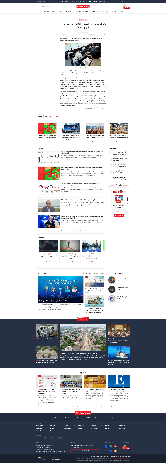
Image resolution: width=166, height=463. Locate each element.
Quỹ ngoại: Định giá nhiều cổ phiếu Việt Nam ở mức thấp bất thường (70, 256)
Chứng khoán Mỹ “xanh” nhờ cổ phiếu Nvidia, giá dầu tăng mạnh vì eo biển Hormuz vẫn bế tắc (82, 217)
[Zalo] (119, 2)
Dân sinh (121, 11)
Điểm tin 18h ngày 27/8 (122, 279)
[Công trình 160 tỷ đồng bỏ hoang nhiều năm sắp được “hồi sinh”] (47, 352)
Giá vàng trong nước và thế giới (95, 389)
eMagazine (101, 273)
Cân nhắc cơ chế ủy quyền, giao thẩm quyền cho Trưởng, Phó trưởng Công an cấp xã (118, 340)
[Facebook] (113, 2)
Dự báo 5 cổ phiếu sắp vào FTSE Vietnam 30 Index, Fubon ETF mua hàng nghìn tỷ (91, 256)
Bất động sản (105, 11)
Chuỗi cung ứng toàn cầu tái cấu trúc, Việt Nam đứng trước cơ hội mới (95, 137)
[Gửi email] (100, 35)
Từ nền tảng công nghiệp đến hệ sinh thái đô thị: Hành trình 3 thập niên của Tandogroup (94, 310)
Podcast (89, 273)
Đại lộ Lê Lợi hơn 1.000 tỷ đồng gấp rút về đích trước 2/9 (82, 353)
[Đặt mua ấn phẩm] (126, 6)
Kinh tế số (68, 11)
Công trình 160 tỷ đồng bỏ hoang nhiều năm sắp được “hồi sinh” (46, 361)
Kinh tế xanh (77, 11)
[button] (83, 266)
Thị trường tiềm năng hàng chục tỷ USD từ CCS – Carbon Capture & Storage (118, 362)
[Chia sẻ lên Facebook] (94, 35)
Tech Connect (93, 1)
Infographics (95, 273)
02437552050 (75, 447)
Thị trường (86, 11)
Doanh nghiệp (96, 11)
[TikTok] (126, 2)
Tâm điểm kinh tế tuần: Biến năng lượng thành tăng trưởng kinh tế (94, 290)
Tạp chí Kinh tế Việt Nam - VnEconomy (120, 458)
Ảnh (37, 438)
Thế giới (114, 11)
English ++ (102, 1)
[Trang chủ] (41, 12)
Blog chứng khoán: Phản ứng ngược (120, 159)
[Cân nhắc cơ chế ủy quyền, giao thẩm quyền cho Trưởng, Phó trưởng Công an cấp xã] (119, 330)
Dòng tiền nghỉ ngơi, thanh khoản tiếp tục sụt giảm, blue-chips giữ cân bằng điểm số (47, 137)
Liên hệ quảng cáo (84, 450)
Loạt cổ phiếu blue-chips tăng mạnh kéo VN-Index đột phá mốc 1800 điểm (120, 153)
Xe (80, 1)
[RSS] (115, 450)
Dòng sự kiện (83, 373)
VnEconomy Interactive (117, 389)
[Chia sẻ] (105, 35)
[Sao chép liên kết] (102, 35)
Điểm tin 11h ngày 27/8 (122, 297)
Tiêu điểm (46, 11)
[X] (116, 2)
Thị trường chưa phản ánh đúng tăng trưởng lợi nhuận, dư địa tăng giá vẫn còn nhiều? (82, 152)
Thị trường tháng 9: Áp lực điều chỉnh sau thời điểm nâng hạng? (80, 183)
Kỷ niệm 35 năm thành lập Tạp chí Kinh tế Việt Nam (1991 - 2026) (71, 391)
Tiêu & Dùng (74, 1)
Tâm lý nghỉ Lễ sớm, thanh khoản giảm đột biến (120, 171)
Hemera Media (58, 457)
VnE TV (85, 1)
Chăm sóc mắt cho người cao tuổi (47, 338)
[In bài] (61, 35)
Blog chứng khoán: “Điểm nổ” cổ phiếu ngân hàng (120, 178)
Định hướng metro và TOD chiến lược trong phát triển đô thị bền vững (46, 391)
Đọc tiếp (41, 148)
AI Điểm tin (119, 273)
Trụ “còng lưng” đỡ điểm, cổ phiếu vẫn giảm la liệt (120, 165)
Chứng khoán (65, 1)
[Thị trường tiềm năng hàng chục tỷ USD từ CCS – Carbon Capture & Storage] (119, 352)
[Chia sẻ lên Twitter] (97, 35)
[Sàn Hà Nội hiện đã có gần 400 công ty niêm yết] (83, 43)
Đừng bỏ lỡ (42, 237)
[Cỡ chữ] (64, 35)
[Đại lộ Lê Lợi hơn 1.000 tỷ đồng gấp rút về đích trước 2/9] (83, 337)
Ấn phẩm (119, 185)
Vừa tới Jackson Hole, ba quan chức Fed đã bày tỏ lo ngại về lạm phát (81, 200)
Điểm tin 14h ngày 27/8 (122, 288)
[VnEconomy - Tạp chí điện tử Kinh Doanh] (83, 413)
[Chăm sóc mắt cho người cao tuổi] (47, 330)
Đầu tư (53, 11)
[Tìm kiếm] (40, 7)
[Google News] (129, 2)
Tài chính (60, 11)
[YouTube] (122, 2)
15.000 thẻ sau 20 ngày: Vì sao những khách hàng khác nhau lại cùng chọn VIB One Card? (71, 137)
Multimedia (42, 273)
